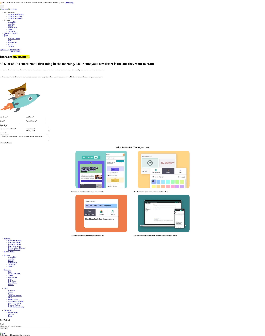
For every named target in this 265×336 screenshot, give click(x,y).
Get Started (7, 310)
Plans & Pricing (9, 252)
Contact (10, 294)
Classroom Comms (14, 244)
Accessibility (12, 22)
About (6, 288)
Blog (9, 40)
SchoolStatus (12, 283)
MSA (10, 297)
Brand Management (14, 246)
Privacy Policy (13, 299)
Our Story (11, 290)
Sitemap (11, 285)
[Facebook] (1, 331)
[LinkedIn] (4, 331)
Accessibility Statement (15, 301)
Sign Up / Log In (5, 50)
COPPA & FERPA (14, 303)
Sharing (10, 29)
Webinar (11, 46)
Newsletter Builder (14, 242)
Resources (7, 270)
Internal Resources (14, 250)
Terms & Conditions (15, 296)
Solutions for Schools (15, 16)
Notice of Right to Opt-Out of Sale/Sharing (16, 306)
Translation (12, 31)
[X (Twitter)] (7, 331)
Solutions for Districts (15, 18)
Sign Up (11, 314)
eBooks (10, 44)
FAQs (10, 279)
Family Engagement (14, 240)
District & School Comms (16, 248)
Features (7, 255)
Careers (10, 292)
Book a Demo (15, 50)
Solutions (7, 239)
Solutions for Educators (16, 14)
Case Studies (12, 42)
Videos (10, 275)
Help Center (12, 281)
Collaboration (12, 27)
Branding (11, 26)
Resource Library (14, 39)
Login (10, 316)
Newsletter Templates (11, 33)
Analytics (11, 24)
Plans (6, 35)
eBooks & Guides (14, 273)
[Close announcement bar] (2, 6)
